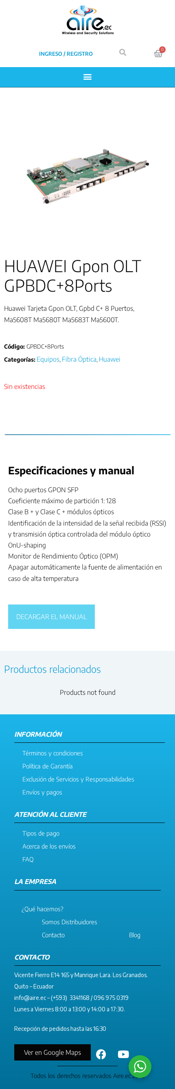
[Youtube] (123, 1054)
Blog (134, 934)
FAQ (28, 859)
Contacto (53, 934)
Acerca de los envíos (49, 846)
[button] (87, 76)
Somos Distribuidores (69, 921)
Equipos (48, 359)
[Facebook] (101, 1054)
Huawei (109, 359)
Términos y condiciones (52, 753)
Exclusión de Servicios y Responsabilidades (78, 779)
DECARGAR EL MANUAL (51, 617)
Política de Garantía (47, 766)
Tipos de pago (40, 833)
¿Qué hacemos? (42, 908)
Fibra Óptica (79, 359)
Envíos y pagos (42, 792)
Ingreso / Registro (66, 53)
